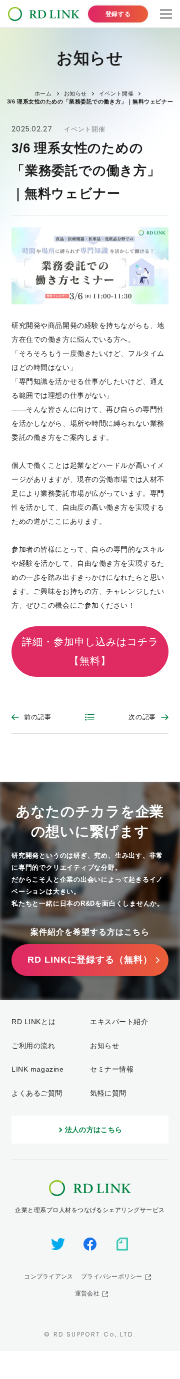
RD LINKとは (34, 1022)
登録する (118, 13)
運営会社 (87, 1293)
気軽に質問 (108, 1093)
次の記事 (142, 717)
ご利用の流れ (33, 1046)
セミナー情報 (112, 1069)
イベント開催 (84, 129)
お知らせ (104, 1046)
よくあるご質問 (37, 1093)
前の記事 (38, 717)
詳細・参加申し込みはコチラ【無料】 (90, 651)
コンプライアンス (48, 1276)
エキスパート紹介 (119, 1022)
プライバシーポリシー (111, 1276)
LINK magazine (38, 1069)
